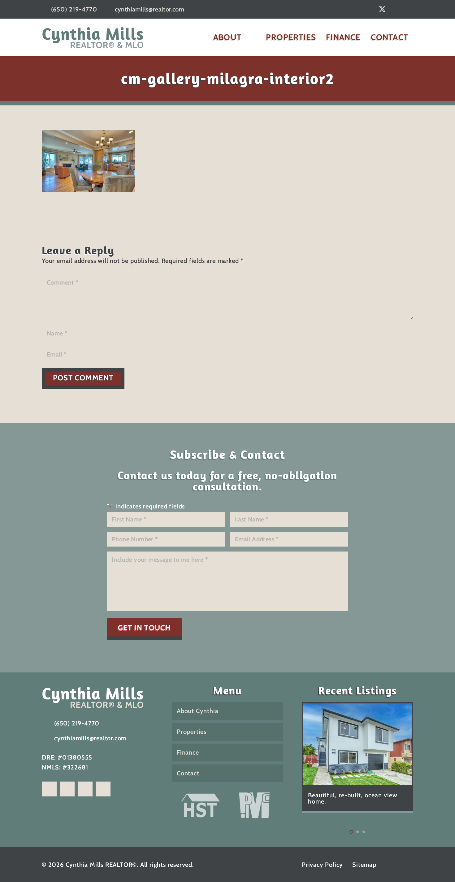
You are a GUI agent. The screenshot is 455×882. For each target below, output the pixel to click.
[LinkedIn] (396, 9)
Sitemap (364, 864)
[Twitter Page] (67, 789)
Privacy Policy (322, 864)
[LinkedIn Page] (85, 789)
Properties (191, 731)
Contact (188, 773)
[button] (250, 37)
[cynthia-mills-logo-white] (97, 697)
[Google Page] (103, 789)
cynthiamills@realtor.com (90, 738)
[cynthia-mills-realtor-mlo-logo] (93, 37)
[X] (382, 9)
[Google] (368, 9)
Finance (188, 752)
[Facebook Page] (49, 789)
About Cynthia (197, 711)
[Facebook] (410, 9)
